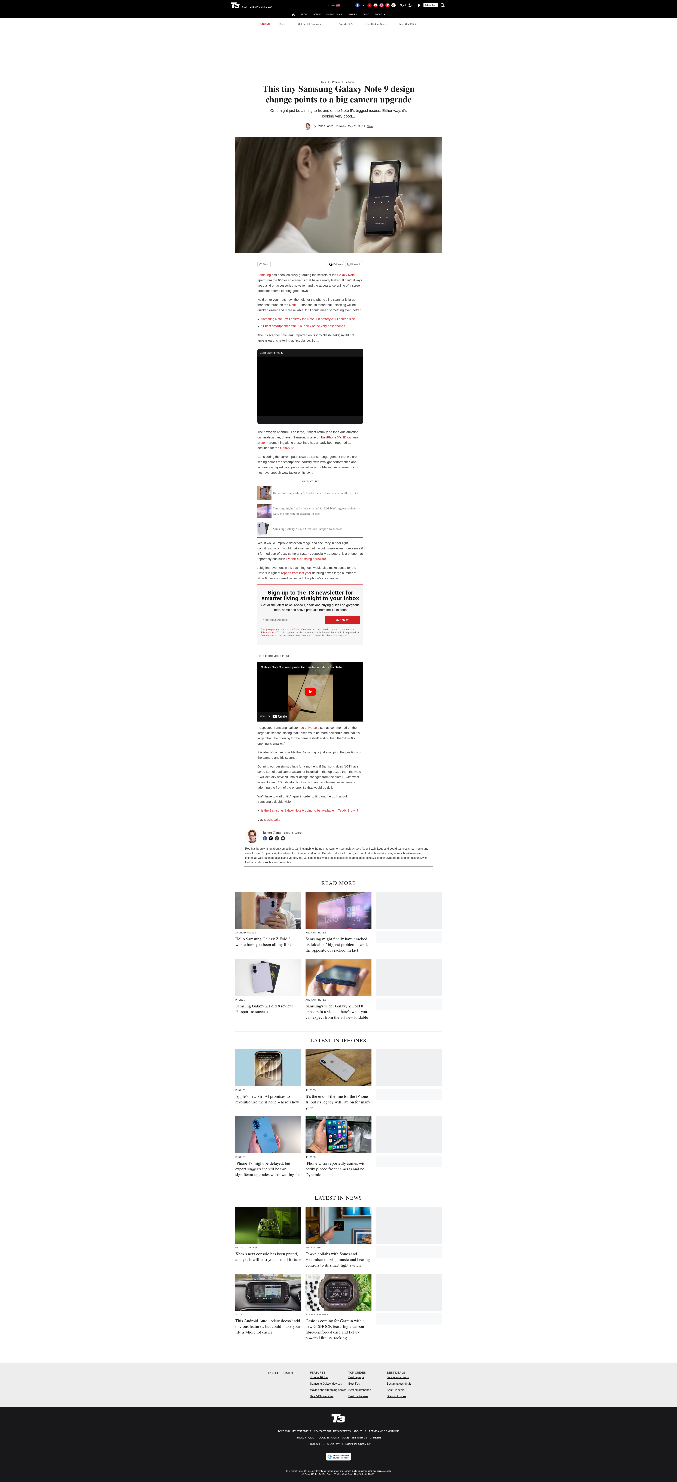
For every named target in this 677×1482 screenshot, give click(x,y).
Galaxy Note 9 (347, 275)
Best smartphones (359, 1389)
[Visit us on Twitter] (363, 5)
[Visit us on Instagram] (381, 5)
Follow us (338, 264)
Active (317, 14)
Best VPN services (321, 1396)
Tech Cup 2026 (407, 24)
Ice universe (308, 727)
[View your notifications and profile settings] (418, 5)
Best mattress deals (399, 1383)
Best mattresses (358, 1396)
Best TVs (354, 1383)
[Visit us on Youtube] (375, 5)
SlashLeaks (272, 819)
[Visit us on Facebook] (357, 5)
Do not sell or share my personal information (338, 1444)
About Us (359, 1431)
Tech (304, 14)
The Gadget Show (376, 24)
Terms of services (303, 629)
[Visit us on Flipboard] (387, 5)
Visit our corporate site (379, 1471)
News (370, 126)
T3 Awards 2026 (344, 24)
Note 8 (293, 305)
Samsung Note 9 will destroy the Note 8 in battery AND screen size (308, 319)
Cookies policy (329, 1437)
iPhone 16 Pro (319, 1377)
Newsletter (356, 264)
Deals (282, 24)
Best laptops (356, 1377)
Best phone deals (398, 1377)
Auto (366, 14)
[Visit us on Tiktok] (393, 5)
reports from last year (296, 573)
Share (266, 264)
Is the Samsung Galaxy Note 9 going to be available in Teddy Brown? (309, 810)
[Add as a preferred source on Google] (338, 1457)
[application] (310, 386)
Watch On (265, 716)
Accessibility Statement (294, 1431)
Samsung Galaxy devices (326, 1383)
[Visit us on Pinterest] (369, 5)
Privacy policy (306, 1437)
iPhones (350, 82)
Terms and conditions (384, 1431)
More (378, 14)
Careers (376, 1437)
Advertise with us (354, 1437)
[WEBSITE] (278, 838)
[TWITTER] (272, 838)
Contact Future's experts (332, 1431)
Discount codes (396, 1396)
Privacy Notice (268, 632)
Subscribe (430, 5)
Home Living (334, 14)
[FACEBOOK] (266, 838)
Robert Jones (325, 126)
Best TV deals (395, 1389)
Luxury (352, 14)
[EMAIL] (284, 838)
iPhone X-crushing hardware (306, 559)
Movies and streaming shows (328, 1389)
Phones (336, 82)
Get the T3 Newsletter (310, 24)
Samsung (264, 275)
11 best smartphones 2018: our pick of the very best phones (303, 326)
